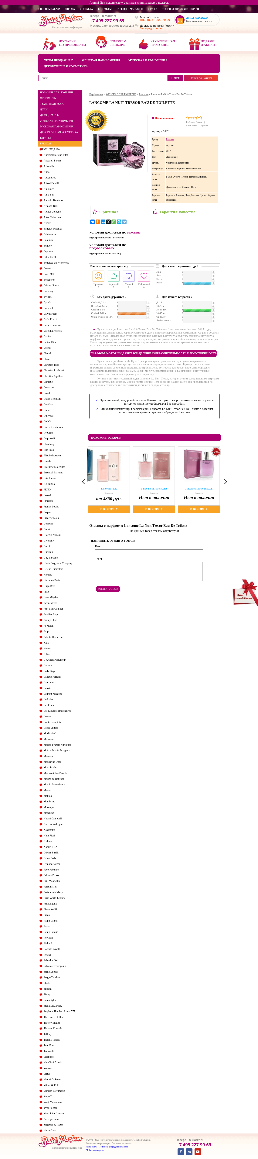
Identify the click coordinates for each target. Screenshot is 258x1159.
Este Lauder (49, 478)
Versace (47, 1068)
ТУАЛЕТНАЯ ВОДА (52, 103)
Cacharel (47, 308)
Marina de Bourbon (53, 778)
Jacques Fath (49, 603)
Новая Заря (49, 1130)
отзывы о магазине (130, 9)
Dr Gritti (47, 432)
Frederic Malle (50, 518)
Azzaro (46, 223)
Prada (46, 915)
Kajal (45, 642)
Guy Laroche (50, 557)
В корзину (109, 509)
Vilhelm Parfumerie (53, 1090)
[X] (108, 222)
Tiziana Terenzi (51, 1039)
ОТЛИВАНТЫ (48, 98)
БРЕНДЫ (45, 143)
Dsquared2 (48, 438)
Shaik (46, 983)
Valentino (48, 1056)
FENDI (47, 489)
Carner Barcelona (52, 325)
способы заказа (49, 9)
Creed (46, 393)
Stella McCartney (52, 1005)
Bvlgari (47, 296)
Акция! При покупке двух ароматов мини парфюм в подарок (129, 2)
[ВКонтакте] (92, 222)
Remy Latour (50, 932)
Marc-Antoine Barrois (54, 773)
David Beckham (51, 398)
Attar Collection (51, 217)
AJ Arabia (48, 166)
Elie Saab (48, 449)
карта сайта (91, 1146)
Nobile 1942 (49, 847)
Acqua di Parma (51, 160)
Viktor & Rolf (50, 1085)
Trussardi (48, 1051)
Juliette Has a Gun (52, 637)
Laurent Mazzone (52, 693)
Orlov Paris (49, 858)
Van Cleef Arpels (52, 1062)
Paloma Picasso (51, 875)
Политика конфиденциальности (113, 1146)
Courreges (48, 387)
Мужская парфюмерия (147, 60)
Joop (45, 631)
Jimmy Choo (49, 620)
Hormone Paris (51, 580)
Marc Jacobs (49, 767)
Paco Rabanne (50, 869)
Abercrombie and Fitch (55, 155)
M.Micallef (49, 733)
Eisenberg (48, 444)
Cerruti (46, 347)
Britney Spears (50, 285)
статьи (152, 9)
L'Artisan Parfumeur (54, 659)
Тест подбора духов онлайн (180, 9)
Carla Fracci (49, 319)
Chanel (46, 353)
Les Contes (48, 705)
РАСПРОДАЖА (51, 149)
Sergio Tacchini (51, 977)
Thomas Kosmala (52, 1028)
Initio (45, 591)
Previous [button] (84, 481)
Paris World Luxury (53, 898)
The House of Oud (52, 1017)
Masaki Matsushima (53, 784)
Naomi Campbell (52, 818)
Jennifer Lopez (50, 614)
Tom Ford (48, 1045)
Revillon (47, 937)
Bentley (47, 245)
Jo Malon (47, 625)
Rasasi (46, 926)
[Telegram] (124, 222)
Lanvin (46, 688)
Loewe (46, 716)
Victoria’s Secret (51, 1079)
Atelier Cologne (51, 211)
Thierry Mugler (51, 1022)
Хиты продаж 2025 (58, 60)
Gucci (46, 546)
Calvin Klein (49, 313)
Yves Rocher (49, 1107)
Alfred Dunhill (50, 183)
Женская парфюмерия (101, 60)
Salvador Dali (50, 960)
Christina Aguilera (52, 376)
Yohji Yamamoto (52, 1102)
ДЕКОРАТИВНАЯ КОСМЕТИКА (59, 132)
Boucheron (48, 279)
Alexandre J (49, 177)
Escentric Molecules (53, 466)
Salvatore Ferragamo (54, 966)
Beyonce (47, 251)
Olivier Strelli (50, 852)
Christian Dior (50, 364)
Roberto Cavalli (51, 949)
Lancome (47, 682)
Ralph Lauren (50, 920)
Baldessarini (49, 234)
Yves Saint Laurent (53, 1113)
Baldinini (47, 240)
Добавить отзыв (108, 589)
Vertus (46, 1073)
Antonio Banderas (52, 200)
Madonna (47, 739)
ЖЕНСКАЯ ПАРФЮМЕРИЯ (56, 120)
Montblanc (48, 801)
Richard (47, 943)
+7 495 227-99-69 (107, 21)
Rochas (46, 954)
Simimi (47, 988)
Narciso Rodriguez (52, 824)
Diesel (46, 410)
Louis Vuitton (50, 727)
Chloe (46, 359)
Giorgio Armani (51, 535)
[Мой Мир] (103, 222)
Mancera (47, 756)
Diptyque (47, 415)
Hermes (47, 574)
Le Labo (47, 699)
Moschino (48, 812)
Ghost (46, 529)
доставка (86, 9)
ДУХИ (44, 109)
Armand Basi (50, 206)
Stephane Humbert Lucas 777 (58, 1011)
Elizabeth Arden (51, 455)
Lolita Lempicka (51, 722)
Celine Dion (49, 342)
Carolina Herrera (52, 330)
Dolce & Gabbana (52, 427)
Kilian (46, 654)
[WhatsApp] (113, 222)
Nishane (47, 841)
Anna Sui (48, 194)
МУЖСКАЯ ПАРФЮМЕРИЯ (56, 126)
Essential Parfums (52, 472)
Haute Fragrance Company (57, 563)
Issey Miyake (50, 597)
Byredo (46, 302)
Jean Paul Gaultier (52, 608)
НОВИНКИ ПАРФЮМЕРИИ (56, 92)
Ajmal (46, 172)
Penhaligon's (49, 903)
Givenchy (48, 540)
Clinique (47, 381)
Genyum (47, 523)
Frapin (46, 512)
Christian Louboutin (53, 370)
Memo (46, 790)
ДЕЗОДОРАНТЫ (49, 115)
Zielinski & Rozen (52, 1124)
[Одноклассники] (98, 222)
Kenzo (46, 648)
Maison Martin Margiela (56, 750)
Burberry (47, 291)
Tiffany (47, 1034)
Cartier (46, 336)
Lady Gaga (48, 671)
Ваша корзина (196, 18)
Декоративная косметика (66, 66)
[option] (109, 479)
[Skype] (119, 222)
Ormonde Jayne (51, 864)
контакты (105, 9)
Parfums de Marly (52, 892)
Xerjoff (47, 1096)
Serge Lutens (50, 971)
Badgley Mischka (52, 228)
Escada (46, 461)
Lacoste (47, 665)
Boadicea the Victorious (55, 262)
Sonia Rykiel (49, 1000)
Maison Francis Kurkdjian (56, 744)
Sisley (46, 994)
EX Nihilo (48, 484)
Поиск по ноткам (201, 78)
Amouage (48, 189)
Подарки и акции (208, 43)
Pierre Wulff (49, 909)
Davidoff (47, 404)
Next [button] (224, 481)
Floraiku (47, 501)
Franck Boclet (50, 506)
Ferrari (46, 495)
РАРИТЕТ (46, 138)
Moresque (48, 807)
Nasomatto (48, 830)
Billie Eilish (49, 257)
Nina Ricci (48, 835)
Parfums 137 (49, 886)
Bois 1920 (48, 274)
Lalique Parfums (51, 676)
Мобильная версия (95, 1150)
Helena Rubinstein (52, 569)
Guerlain (47, 552)
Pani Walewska (51, 881)
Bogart (46, 268)
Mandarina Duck (51, 761)
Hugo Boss (48, 586)
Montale (47, 795)
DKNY (46, 421)
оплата (70, 9)
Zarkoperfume (50, 1119)
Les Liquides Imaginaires (56, 710)
